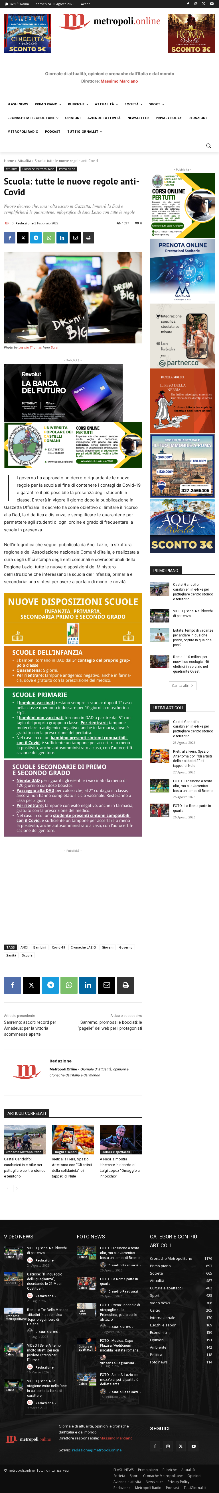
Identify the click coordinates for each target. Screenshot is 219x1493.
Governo (126, 947)
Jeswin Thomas (30, 347)
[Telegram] (36, 237)
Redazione (24, 223)
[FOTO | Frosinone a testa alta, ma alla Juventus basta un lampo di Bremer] (159, 785)
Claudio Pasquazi (123, 1265)
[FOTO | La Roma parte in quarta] (159, 810)
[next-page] (16, 1188)
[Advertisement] (73, 893)
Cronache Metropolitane (38, 169)
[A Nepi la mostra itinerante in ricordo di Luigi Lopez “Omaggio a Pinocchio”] (121, 1140)
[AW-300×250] (182, 526)
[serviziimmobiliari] (182, 466)
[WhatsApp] (49, 237)
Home (9, 160)
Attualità (24, 160)
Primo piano (67, 169)
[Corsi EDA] (182, 205)
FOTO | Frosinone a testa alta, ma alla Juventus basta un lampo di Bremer (193, 786)
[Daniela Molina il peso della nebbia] (182, 400)
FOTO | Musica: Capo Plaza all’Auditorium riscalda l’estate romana (119, 1345)
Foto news (82, 1312)
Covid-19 (58, 947)
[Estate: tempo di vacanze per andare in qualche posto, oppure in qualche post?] (159, 635)
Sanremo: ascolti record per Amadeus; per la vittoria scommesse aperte (30, 1028)
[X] (203, 4)
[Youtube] (211, 4)
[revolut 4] (73, 393)
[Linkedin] (62, 237)
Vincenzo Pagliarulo (117, 1363)
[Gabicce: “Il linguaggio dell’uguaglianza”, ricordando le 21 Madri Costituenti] (13, 1279)
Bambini (39, 947)
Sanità (11, 955)
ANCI (24, 947)
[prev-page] (7, 1188)
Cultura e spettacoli (116, 1152)
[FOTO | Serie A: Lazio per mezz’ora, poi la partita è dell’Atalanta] (86, 1379)
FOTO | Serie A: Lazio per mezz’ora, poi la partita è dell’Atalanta (119, 1379)
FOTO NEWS (91, 1237)
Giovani (107, 947)
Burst (54, 347)
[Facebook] (188, 4)
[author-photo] (31, 1260)
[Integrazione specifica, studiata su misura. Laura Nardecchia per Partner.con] (182, 336)
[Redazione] (7, 223)
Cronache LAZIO (83, 947)
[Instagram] (196, 4)
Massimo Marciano (119, 81)
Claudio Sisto (46, 1332)
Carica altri (180, 685)
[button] (208, 145)
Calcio (10, 1257)
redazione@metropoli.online (97, 1450)
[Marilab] (182, 271)
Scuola (27, 955)
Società (11, 1283)
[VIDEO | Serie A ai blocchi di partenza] (159, 615)
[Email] (75, 237)
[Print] (88, 237)
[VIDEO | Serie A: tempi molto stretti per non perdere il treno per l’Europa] (13, 1350)
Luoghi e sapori (65, 1152)
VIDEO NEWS (18, 1237)
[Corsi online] (73, 445)
